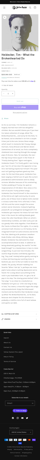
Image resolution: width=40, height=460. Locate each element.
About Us (7, 342)
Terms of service (15, 452)
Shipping (4, 77)
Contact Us (8, 347)
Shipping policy (27, 452)
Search (6, 338)
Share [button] (6, 118)
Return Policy (9, 357)
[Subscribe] (32, 403)
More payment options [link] (20, 112)
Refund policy (18, 449)
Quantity (4, 89)
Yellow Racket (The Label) (13, 352)
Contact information (21, 456)
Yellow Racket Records (19, 447)
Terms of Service (10, 361)
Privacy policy (28, 449)
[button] (4, 7)
